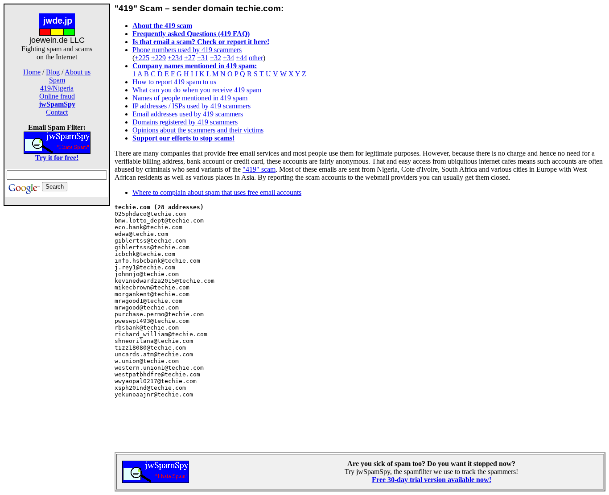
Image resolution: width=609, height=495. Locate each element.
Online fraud (57, 96)
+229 (158, 58)
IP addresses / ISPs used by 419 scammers (191, 106)
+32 (215, 58)
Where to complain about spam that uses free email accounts (216, 192)
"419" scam (259, 169)
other (256, 58)
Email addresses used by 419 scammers (187, 114)
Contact (57, 112)
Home (32, 72)
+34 (228, 58)
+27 (189, 58)
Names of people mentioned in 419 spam (189, 98)
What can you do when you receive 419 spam (196, 90)
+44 (241, 58)
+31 (202, 58)
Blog (53, 72)
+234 (175, 58)
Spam (57, 80)
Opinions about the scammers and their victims (197, 130)
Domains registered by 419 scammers (185, 122)
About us (78, 72)
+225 (142, 58)
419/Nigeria (57, 88)
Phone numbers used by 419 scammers (187, 50)
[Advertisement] (57, 347)
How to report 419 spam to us (174, 82)
